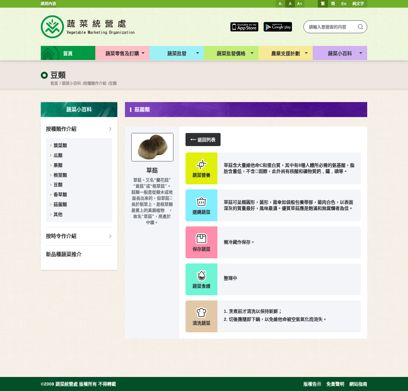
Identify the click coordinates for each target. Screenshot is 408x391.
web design (10, 388)
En (343, 4)
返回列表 (206, 139)
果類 (58, 165)
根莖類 (60, 175)
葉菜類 (60, 145)
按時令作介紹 (61, 236)
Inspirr (31, 388)
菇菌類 (60, 204)
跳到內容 (48, 4)
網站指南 (358, 384)
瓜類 (58, 155)
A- (281, 4)
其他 (58, 214)
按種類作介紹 (95, 83)
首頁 (54, 83)
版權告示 (312, 384)
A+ (299, 4)
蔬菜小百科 (71, 83)
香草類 (60, 194)
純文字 (358, 4)
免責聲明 (335, 384)
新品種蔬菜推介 (64, 254)
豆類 (113, 83)
